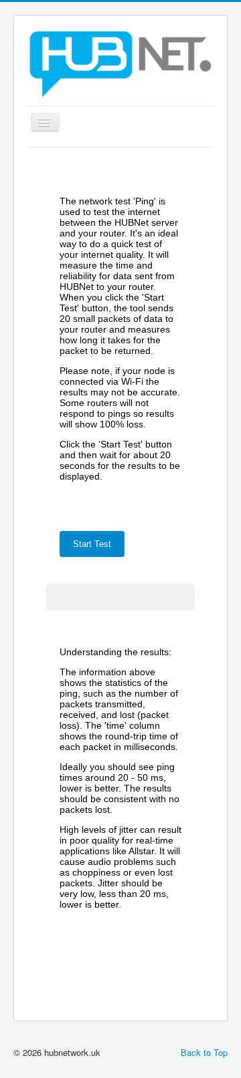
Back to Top (204, 1052)
